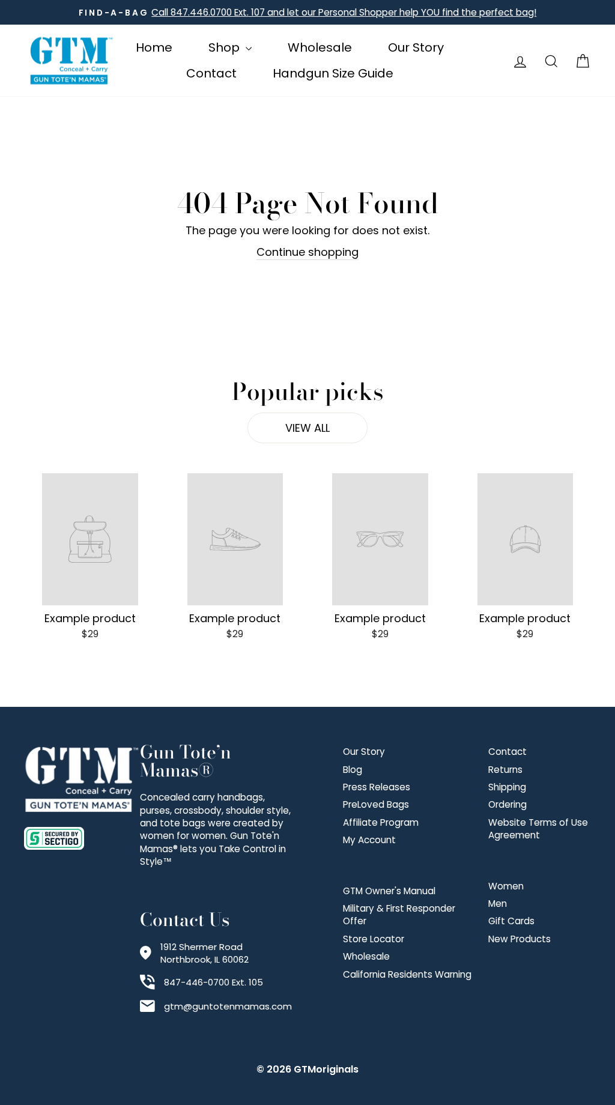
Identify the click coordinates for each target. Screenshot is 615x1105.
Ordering (507, 804)
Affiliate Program (381, 822)
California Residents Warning (407, 974)
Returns (505, 769)
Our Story (416, 47)
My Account (369, 840)
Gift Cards (511, 921)
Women (506, 886)
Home (154, 47)
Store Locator (373, 939)
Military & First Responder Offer (399, 914)
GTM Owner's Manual (389, 891)
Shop (225, 47)
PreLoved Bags (376, 804)
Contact (211, 73)
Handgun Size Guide (333, 73)
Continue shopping (307, 251)
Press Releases (376, 787)
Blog (352, 769)
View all (307, 427)
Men (497, 903)
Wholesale (320, 47)
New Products (519, 939)
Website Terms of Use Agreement (538, 828)
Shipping (507, 787)
